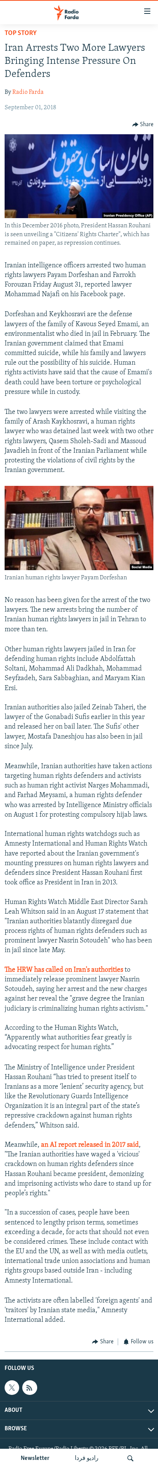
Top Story (21, 33)
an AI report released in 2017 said (90, 1145)
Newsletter (35, 1458)
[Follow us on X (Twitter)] (12, 1387)
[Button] (143, 125)
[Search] (130, 1458)
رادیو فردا (87, 1458)
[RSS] (29, 1387)
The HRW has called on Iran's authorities (64, 970)
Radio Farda (28, 92)
